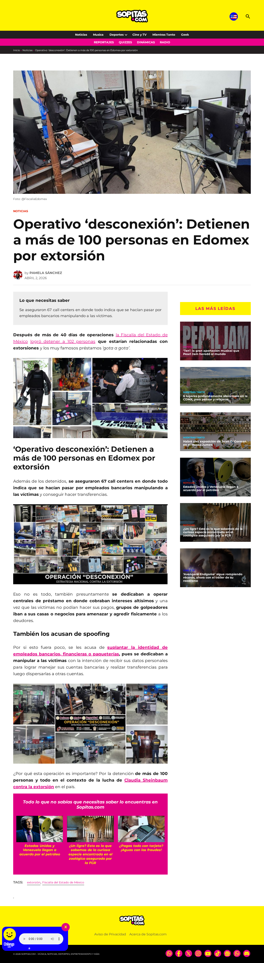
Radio (165, 42)
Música (188, 347)
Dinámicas (146, 42)
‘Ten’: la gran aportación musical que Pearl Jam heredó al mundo (211, 352)
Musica (98, 34)
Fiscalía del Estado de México (63, 882)
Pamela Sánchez (45, 273)
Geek (185, 34)
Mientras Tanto (163, 34)
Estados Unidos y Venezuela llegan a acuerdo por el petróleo (210, 488)
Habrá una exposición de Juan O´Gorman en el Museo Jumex (214, 443)
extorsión (33, 882)
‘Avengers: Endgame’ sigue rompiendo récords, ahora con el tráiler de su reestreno (212, 577)
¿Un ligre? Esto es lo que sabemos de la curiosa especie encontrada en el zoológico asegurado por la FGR (213, 532)
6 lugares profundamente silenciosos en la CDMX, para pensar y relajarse (215, 397)
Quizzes (125, 42)
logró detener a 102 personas (62, 341)
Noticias (81, 34)
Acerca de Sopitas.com (148, 934)
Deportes (117, 34)
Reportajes (104, 42)
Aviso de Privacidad (110, 934)
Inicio (16, 50)
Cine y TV (139, 34)
